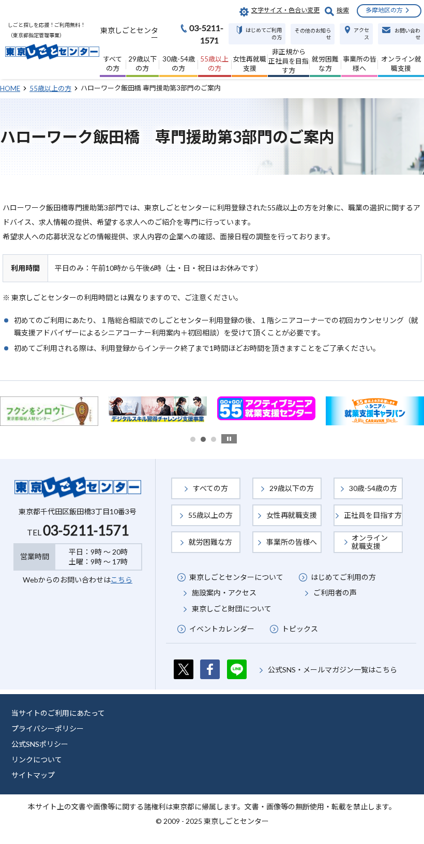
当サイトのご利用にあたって (58, 713)
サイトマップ (33, 775)
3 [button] (213, 439)
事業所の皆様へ (291, 542)
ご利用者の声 (335, 592)
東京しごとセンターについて (236, 577)
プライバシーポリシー (47, 728)
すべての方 (210, 488)
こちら (121, 579)
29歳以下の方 (291, 488)
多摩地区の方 (384, 10)
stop (229, 438)
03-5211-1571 (86, 530)
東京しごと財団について (231, 608)
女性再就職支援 (291, 515)
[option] (98, 408)
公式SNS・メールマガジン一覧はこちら (332, 669)
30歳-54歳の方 (373, 488)
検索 (343, 10)
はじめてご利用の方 (343, 577)
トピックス (300, 628)
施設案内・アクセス (224, 592)
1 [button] (192, 439)
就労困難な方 (210, 542)
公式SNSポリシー (39, 744)
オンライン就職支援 (370, 541)
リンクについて (36, 759)
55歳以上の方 (210, 515)
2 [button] (203, 439)
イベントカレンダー (221, 628)
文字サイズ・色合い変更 (285, 10)
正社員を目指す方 (373, 515)
